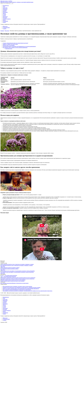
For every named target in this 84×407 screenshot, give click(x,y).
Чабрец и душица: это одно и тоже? (10, 44)
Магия (4, 13)
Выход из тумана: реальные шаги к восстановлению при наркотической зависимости (21, 288)
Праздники (5, 16)
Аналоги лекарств (7, 18)
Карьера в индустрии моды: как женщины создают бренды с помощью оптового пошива (21, 287)
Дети (4, 6)
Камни (4, 22)
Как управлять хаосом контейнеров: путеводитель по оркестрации (14, 283)
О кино (4, 14)
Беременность (6, 5)
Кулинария (5, 12)
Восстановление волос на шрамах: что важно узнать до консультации (17, 286)
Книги (4, 19)
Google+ (4, 28)
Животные (5, 8)
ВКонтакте (5, 26)
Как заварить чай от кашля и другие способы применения (15, 47)
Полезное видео (8, 48)
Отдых (4, 15)
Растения (5, 17)
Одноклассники (6, 27)
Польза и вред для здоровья (8, 45)
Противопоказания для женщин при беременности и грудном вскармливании (19, 46)
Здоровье (5, 9)
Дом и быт (5, 7)
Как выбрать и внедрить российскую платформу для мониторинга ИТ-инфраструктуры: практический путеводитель (27, 290)
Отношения (5, 21)
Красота (4, 11)
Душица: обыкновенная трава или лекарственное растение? (15, 43)
